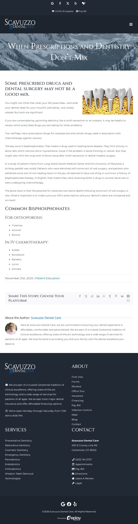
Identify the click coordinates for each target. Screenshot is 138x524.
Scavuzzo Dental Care (46, 318)
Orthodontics (13, 468)
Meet (75, 414)
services (47, 394)
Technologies (13, 478)
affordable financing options (45, 403)
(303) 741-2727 (83, 459)
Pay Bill (82, 11)
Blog (74, 419)
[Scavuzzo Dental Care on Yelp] (75, 505)
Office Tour (78, 391)
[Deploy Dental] (74, 518)
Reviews (76, 386)
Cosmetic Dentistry (16, 450)
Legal (78, 483)
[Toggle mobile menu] (131, 24)
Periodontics (12, 459)
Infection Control (82, 410)
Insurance (77, 395)
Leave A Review (84, 478)
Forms (75, 381)
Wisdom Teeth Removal (19, 473)
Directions (81, 473)
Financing (77, 400)
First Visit (77, 376)
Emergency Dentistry (17, 454)
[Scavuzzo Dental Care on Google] (63, 505)
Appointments (83, 464)
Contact (76, 424)
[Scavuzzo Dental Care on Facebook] (69, 505)
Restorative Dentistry (17, 445)
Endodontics (12, 464)
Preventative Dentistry (18, 440)
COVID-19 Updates (64, 11)
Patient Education (47, 278)
